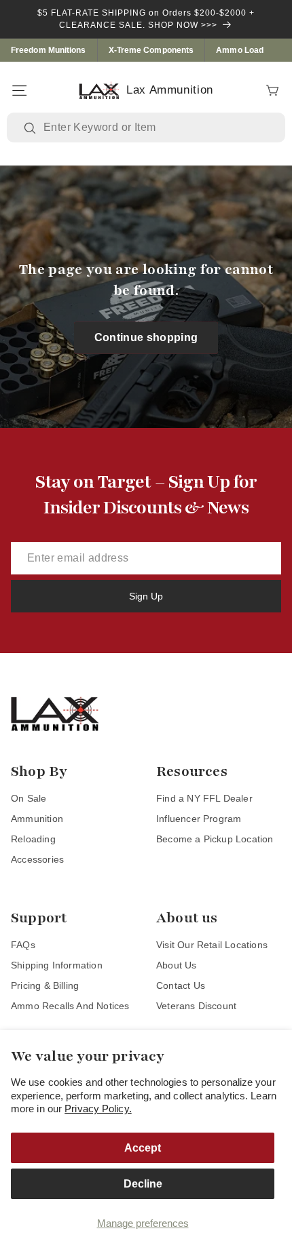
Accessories (37, 859)
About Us (176, 965)
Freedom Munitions (48, 50)
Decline (143, 1184)
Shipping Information (57, 965)
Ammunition (37, 818)
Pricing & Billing (45, 985)
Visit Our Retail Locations (212, 944)
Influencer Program (198, 818)
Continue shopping (146, 337)
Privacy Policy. (98, 1108)
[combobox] (155, 127)
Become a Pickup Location (215, 839)
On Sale (28, 798)
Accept (142, 1148)
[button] (19, 90)
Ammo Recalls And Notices (70, 1005)
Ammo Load (239, 50)
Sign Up (146, 596)
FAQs (23, 944)
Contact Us (180, 985)
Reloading (33, 839)
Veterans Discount (196, 1005)
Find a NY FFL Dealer (204, 798)
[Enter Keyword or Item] (31, 128)
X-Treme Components (151, 50)
